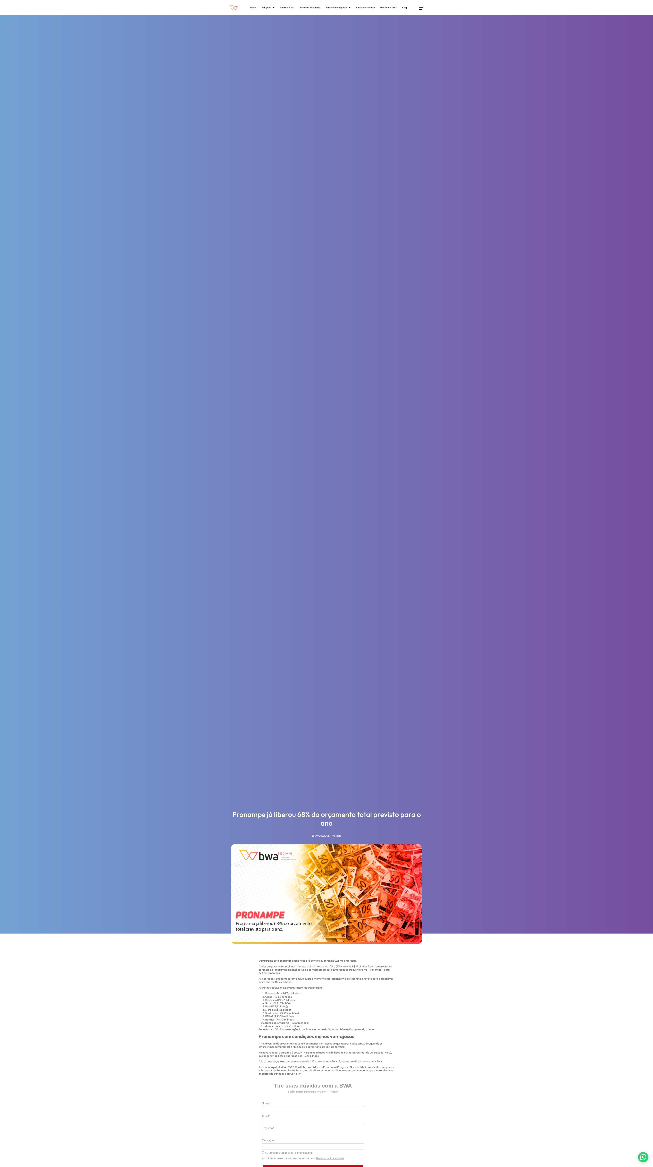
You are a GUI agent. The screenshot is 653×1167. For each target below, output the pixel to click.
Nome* (266, 1103)
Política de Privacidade (330, 1158)
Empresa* (268, 1128)
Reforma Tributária (309, 7)
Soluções (266, 7)
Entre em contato (365, 7)
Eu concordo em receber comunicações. (288, 1152)
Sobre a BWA (287, 7)
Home (253, 7)
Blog (404, 7)
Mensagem (268, 1140)
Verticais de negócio (336, 7)
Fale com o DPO (388, 7)
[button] (643, 1157)
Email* (266, 1115)
